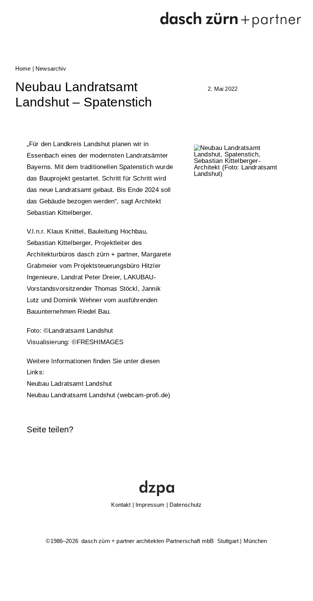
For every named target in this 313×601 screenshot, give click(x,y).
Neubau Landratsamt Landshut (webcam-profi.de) (98, 395)
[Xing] (266, 429)
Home (23, 68)
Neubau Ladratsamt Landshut (69, 383)
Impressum (150, 504)
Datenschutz (185, 504)
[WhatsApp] (240, 429)
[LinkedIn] (227, 429)
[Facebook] (214, 429)
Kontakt (121, 504)
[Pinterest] (253, 429)
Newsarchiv (50, 68)
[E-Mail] (279, 429)
